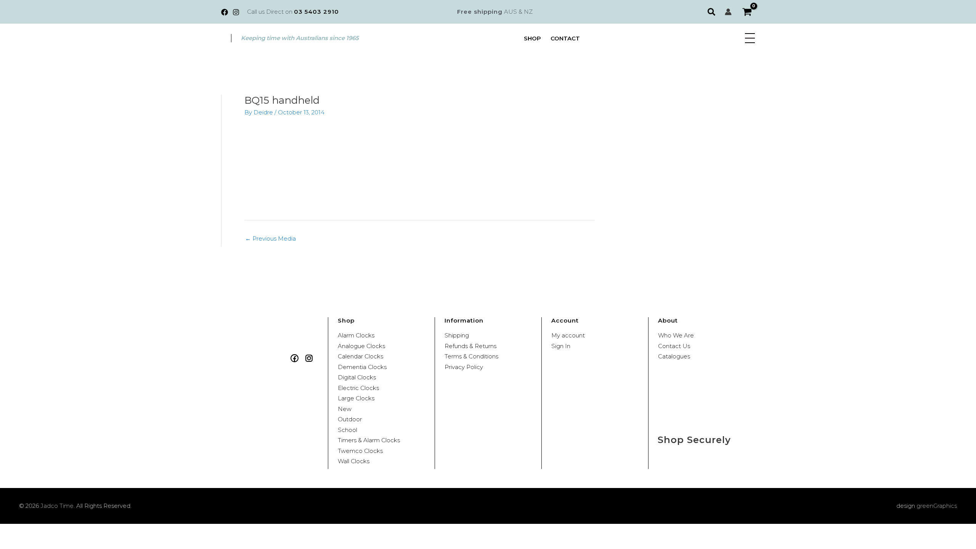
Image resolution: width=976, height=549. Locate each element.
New (345, 409)
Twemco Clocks (360, 451)
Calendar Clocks (360, 356)
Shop (532, 38)
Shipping (457, 335)
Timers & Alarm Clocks (369, 440)
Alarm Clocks (356, 335)
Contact (565, 38)
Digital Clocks (357, 377)
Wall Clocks (353, 461)
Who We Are (676, 335)
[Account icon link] (728, 11)
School (347, 430)
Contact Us (674, 346)
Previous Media (270, 238)
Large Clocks (356, 398)
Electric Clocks (358, 388)
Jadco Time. (57, 505)
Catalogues (674, 356)
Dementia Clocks (362, 367)
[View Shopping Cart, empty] (747, 12)
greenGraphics (937, 505)
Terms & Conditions (471, 356)
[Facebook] (224, 12)
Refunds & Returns (470, 346)
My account (568, 335)
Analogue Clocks (361, 346)
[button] (712, 12)
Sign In (560, 346)
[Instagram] (236, 12)
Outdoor (350, 419)
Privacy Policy (464, 367)
